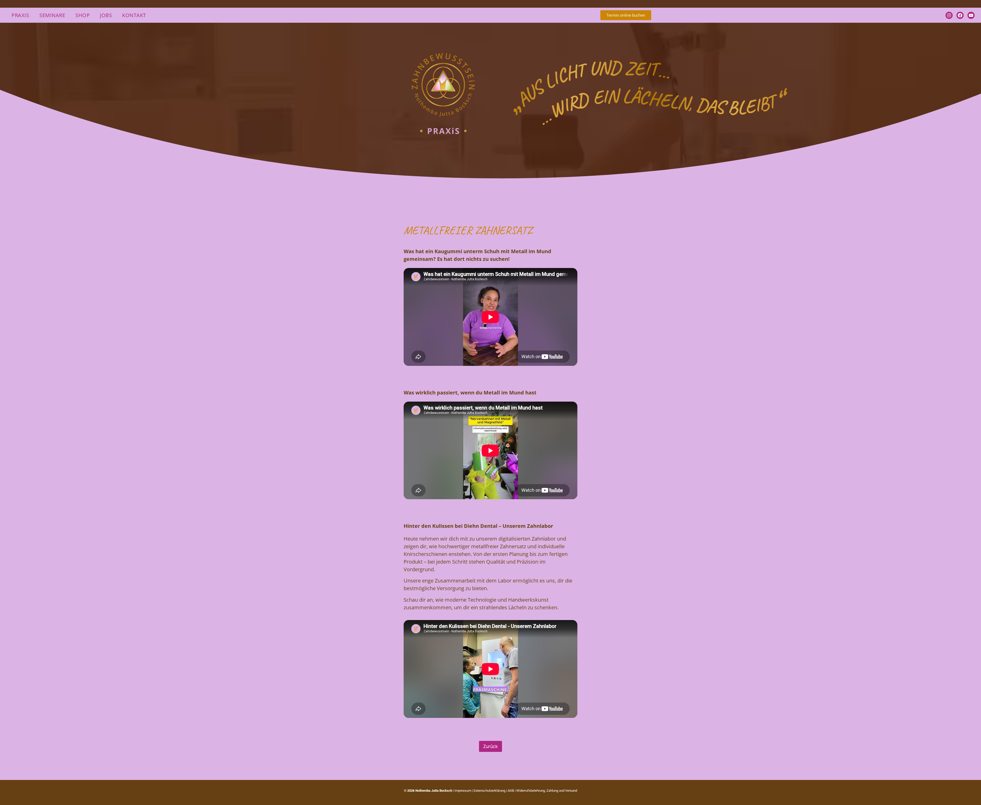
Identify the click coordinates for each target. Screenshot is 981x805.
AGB (511, 790)
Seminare (52, 15)
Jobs (106, 15)
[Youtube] (971, 15)
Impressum (462, 790)
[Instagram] (949, 15)
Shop (82, 15)
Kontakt (134, 15)
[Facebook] (960, 15)
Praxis (20, 15)
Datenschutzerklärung (489, 790)
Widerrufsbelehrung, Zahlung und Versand (546, 790)
